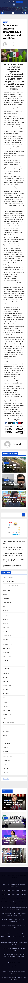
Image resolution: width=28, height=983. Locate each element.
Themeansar (14, 877)
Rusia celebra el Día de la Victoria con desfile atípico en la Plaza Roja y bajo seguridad (14, 955)
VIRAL (5, 764)
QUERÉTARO (7, 710)
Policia (5, 698)
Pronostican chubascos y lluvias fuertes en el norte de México (14, 943)
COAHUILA (6, 606)
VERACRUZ (6, 760)
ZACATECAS (7, 772)
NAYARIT (6, 681)
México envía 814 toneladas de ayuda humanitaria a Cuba (14, 937)
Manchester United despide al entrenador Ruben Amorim (14, 926)
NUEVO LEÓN (7, 685)
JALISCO (5, 660)
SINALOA (6, 731)
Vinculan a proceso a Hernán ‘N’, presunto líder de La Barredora (14, 978)
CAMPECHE (6, 590)
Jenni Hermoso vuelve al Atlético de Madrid (13, 804)
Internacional (7, 656)
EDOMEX (5, 631)
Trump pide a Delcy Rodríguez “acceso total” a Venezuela (14, 972)
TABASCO (6, 739)
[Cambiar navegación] (13, 13)
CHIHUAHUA (7, 602)
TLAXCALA (6, 752)
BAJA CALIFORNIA (9, 582)
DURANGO (6, 627)
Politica (5, 702)
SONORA (5, 735)
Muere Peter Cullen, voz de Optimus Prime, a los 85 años (13, 858)
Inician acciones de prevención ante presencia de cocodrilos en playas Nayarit (14, 914)
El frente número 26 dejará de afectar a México (14, 898)
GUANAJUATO (7, 644)
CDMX (5, 594)
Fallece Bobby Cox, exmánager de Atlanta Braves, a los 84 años (14, 903)
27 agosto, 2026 (10, 807)
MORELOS (6, 673)
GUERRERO (6, 648)
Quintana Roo (13, 497)
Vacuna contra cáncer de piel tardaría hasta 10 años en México (14, 822)
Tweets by (6, 779)
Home (14, 881)
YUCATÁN (6, 768)
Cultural (5, 619)
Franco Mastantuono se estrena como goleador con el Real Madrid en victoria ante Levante (14, 908)
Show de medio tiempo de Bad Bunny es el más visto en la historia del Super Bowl (14, 967)
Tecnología (6, 747)
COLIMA (5, 611)
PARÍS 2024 (6, 694)
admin (12, 43)
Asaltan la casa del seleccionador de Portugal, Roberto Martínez (14, 885)
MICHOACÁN (7, 669)
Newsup (23, 875)
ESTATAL (6, 640)
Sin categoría (7, 727)
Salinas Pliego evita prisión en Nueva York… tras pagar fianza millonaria (14, 961)
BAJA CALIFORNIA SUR (10, 586)
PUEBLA (5, 706)
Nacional (5, 22)
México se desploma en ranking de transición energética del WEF (18, 430)
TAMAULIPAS (7, 743)
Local (4, 665)
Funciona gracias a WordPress (9, 875)
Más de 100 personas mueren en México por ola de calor (8, 429)
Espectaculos (7, 636)
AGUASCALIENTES (9, 577)
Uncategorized (7, 756)
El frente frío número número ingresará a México (14, 890)
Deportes (5, 623)
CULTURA (6, 615)
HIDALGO (6, 652)
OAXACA (5, 689)
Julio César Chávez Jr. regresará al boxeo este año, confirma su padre (14, 920)
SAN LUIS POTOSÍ (8, 723)
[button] (22, 13)
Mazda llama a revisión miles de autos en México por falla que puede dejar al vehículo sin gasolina (14, 932)
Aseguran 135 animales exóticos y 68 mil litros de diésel (14, 467)
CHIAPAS (6, 598)
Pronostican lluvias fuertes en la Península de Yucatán (14, 949)
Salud (4, 718)
